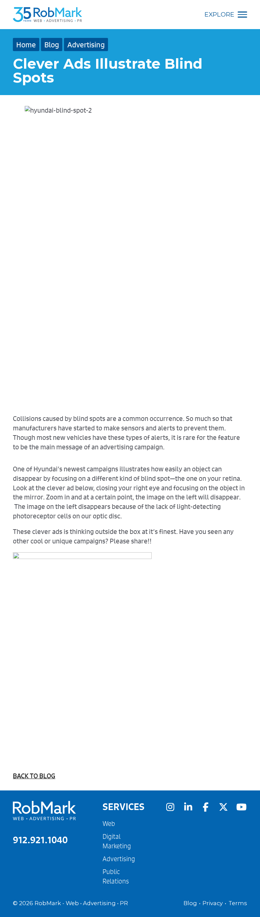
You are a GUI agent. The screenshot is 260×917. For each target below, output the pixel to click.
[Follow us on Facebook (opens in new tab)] (206, 807)
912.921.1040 (40, 840)
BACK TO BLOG (34, 775)
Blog (51, 44)
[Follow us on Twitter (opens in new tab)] (223, 807)
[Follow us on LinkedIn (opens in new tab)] (188, 807)
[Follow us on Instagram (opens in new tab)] (170, 807)
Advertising (86, 44)
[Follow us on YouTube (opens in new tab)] (241, 807)
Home (26, 44)
